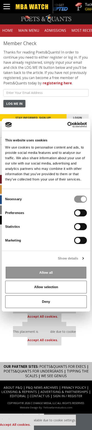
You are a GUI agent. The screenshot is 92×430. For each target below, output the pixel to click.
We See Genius (54, 376)
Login (77, 117)
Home (7, 30)
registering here (57, 83)
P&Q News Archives (42, 387)
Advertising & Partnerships (64, 392)
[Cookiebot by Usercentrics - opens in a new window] (67, 125)
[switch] (80, 212)
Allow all (46, 272)
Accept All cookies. (42, 316)
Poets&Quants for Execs (62, 366)
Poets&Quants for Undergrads (33, 371)
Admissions (55, 30)
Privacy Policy (74, 387)
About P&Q (13, 387)
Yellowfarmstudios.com (57, 407)
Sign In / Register (67, 396)
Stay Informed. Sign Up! (33, 117)
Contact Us (40, 396)
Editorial (18, 396)
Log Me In (14, 103)
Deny (46, 301)
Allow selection (46, 287)
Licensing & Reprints (19, 392)
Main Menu (28, 30)
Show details (68, 258)
